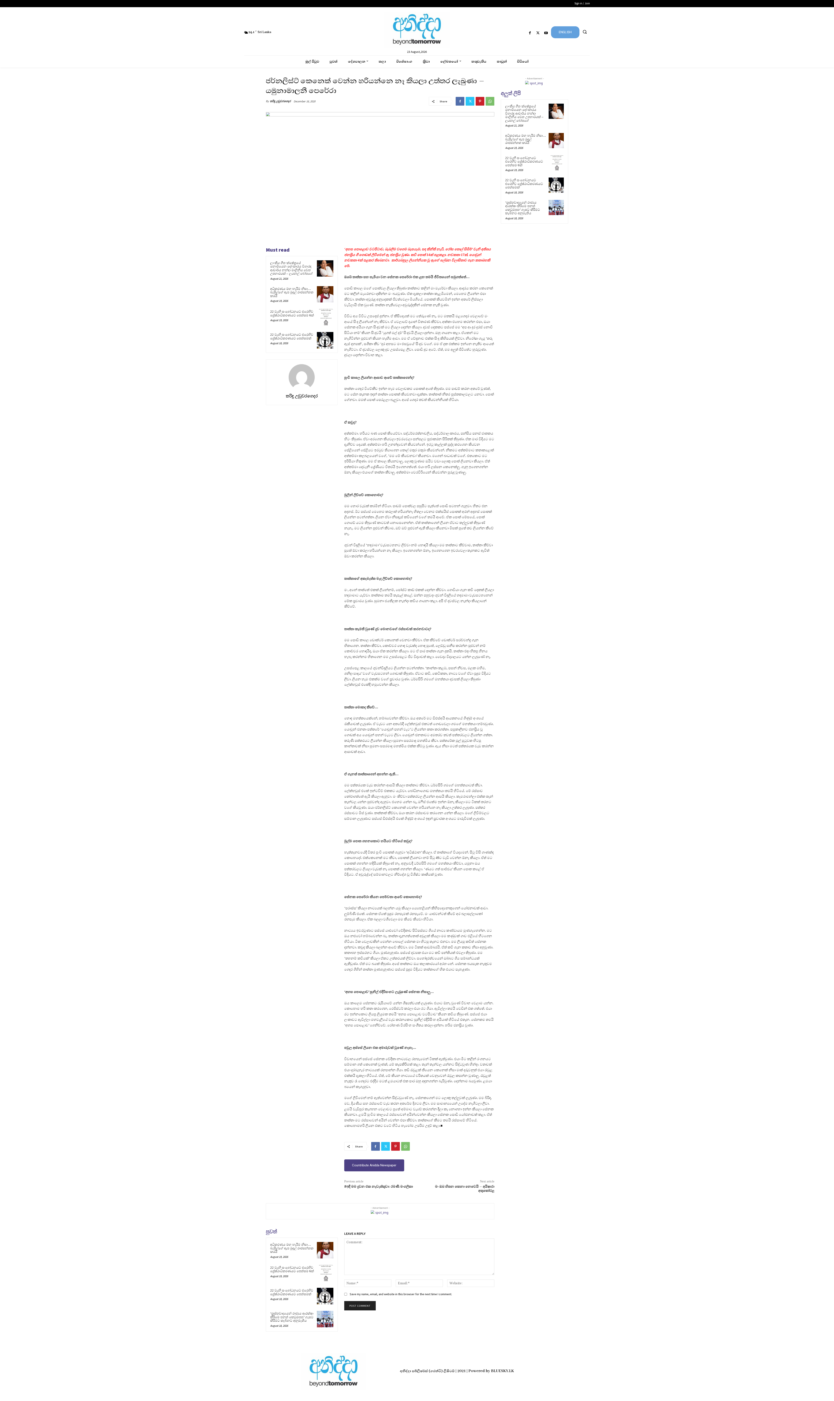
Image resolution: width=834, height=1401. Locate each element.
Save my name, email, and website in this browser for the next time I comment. (401, 1294)
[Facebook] (530, 33)
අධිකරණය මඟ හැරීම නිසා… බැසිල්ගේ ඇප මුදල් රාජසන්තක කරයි (291, 292)
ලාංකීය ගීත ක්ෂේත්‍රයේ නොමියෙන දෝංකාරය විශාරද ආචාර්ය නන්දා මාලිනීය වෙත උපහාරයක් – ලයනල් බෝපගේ (291, 268)
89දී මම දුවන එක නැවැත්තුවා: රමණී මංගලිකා (378, 1186)
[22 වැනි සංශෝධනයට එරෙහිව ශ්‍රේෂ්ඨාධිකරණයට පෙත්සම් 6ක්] (325, 317)
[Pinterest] (480, 101)
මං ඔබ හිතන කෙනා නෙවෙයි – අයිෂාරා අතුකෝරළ (464, 1188)
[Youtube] (546, 33)
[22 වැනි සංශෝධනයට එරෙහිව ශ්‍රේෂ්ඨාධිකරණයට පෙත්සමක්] (325, 340)
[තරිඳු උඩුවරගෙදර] (302, 377)
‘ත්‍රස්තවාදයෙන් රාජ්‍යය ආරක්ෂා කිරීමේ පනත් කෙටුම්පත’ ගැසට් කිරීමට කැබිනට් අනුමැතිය (291, 1317)
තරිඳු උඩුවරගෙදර (280, 101)
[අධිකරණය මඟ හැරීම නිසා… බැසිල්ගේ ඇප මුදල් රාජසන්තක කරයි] (325, 294)
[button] (584, 32)
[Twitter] (538, 33)
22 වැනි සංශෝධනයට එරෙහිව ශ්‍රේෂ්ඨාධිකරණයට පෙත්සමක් (291, 336)
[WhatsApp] (490, 101)
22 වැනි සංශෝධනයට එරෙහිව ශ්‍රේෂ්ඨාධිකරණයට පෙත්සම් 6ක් (292, 313)
